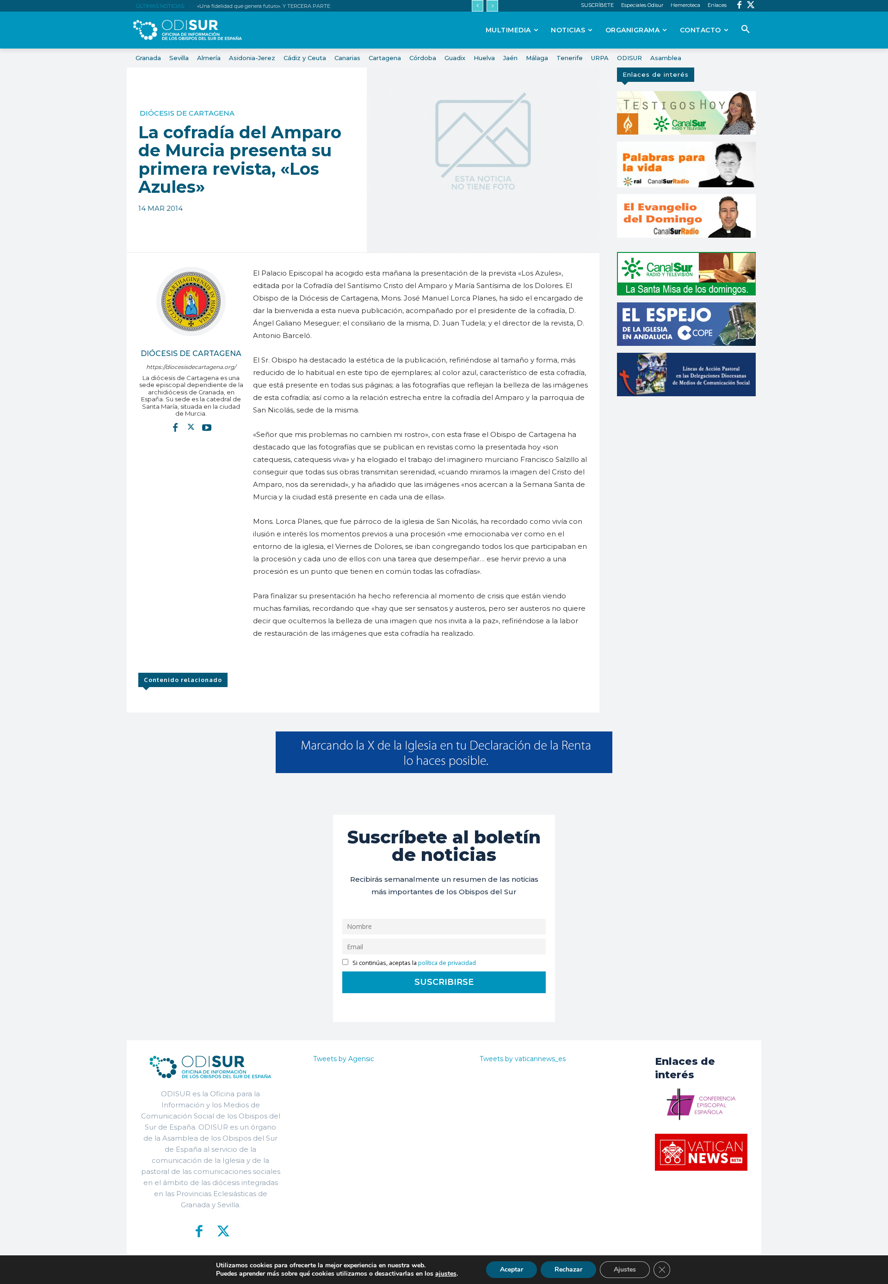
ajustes (445, 1274)
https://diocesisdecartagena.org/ (191, 366)
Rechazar (568, 1269)
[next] (492, 6)
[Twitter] (751, 6)
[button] (745, 29)
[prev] (477, 6)
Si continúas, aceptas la (413, 963)
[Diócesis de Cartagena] (191, 301)
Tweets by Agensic (343, 1059)
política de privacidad (447, 963)
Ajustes (625, 1269)
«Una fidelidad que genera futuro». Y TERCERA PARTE (263, 6)
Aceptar (511, 1269)
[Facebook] (739, 6)
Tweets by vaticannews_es (523, 1059)
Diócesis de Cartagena (187, 113)
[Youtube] (206, 427)
